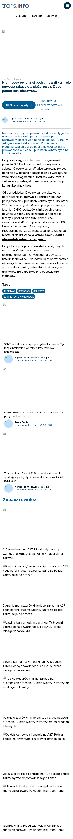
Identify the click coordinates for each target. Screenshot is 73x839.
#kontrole (9, 290)
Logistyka (51, 15)
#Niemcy (38, 290)
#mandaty (24, 290)
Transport (36, 15)
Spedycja (21, 15)
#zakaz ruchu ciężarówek (19, 296)
